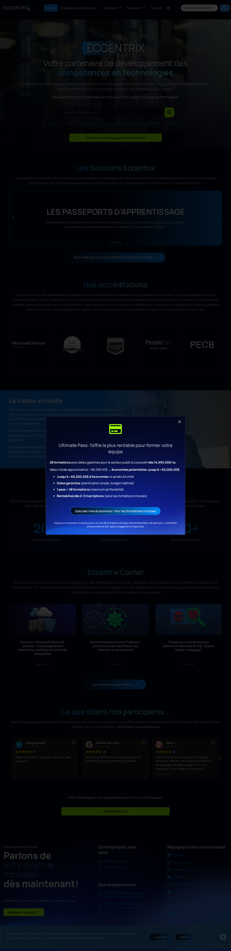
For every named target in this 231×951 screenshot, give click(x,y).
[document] (115, 475)
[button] (179, 422)
